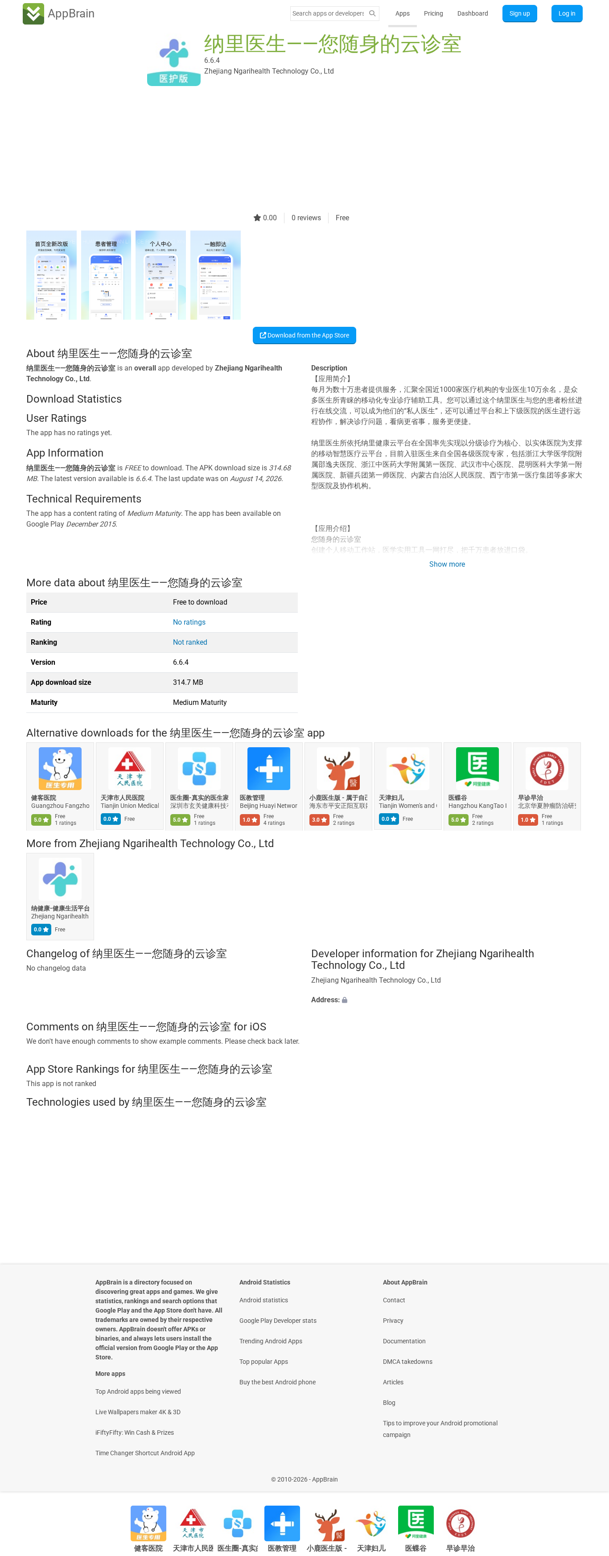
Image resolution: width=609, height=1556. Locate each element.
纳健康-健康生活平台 (60, 908)
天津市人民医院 (122, 797)
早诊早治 (530, 797)
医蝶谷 (458, 797)
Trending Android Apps (270, 1341)
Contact (394, 1300)
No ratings (189, 622)
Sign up (520, 13)
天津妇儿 (391, 797)
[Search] (372, 14)
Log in (567, 13)
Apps (402, 13)
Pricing (433, 13)
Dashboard (472, 13)
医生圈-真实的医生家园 (199, 797)
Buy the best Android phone (277, 1382)
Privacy (393, 1320)
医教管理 (252, 797)
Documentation (404, 1341)
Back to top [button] (587, 1474)
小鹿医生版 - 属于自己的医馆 (338, 797)
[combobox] (328, 13)
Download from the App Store (307, 335)
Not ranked (190, 642)
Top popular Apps (263, 1361)
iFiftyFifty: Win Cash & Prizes (134, 1432)
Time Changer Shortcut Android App (145, 1453)
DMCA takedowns (407, 1361)
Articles (393, 1382)
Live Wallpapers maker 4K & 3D (138, 1412)
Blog (389, 1402)
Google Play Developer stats (278, 1320)
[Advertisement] (293, 150)
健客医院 (43, 797)
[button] (447, 999)
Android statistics (263, 1300)
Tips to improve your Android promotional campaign (440, 1429)
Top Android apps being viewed (138, 1391)
